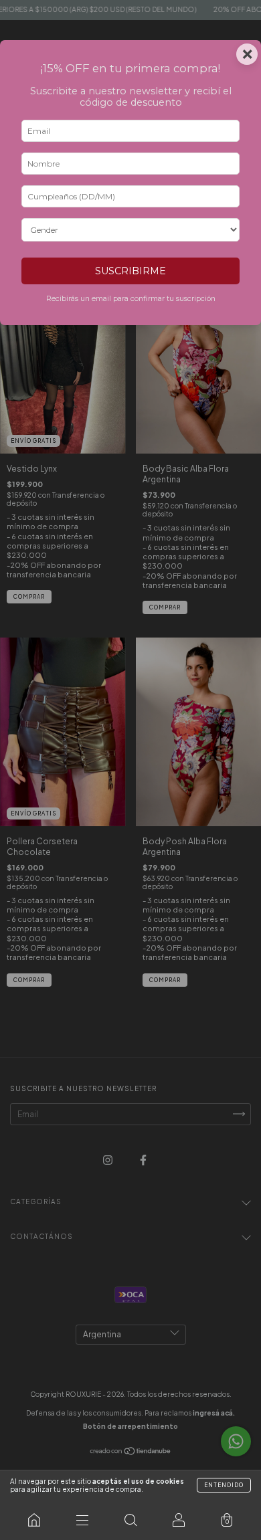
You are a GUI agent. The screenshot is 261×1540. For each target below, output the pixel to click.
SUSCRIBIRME (130, 271)
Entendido (224, 1485)
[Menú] (82, 1520)
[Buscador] (130, 1520)
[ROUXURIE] (34, 1520)
